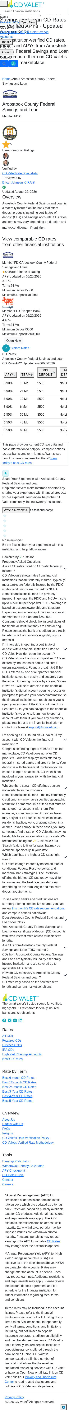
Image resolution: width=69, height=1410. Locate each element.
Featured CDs (17, 22)
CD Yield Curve (13, 1175)
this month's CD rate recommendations (38, 908)
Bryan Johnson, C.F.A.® (18, 182)
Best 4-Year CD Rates (17, 1096)
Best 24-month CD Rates (19, 1087)
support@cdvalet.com (43, 727)
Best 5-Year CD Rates (17, 1100)
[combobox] (34, 11)
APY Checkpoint (13, 1170)
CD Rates (53, 1241)
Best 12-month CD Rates (19, 1082)
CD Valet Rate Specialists (20, 173)
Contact (5, 57)
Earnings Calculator (15, 1161)
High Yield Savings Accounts (22, 1054)
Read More (37, 227)
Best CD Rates (12, 1059)
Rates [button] (4, 17)
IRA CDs (6, 32)
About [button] (6, 52)
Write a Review (16, 510)
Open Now (28, 22)
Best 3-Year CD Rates (17, 1091)
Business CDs (12, 1045)
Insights (5, 47)
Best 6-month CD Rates (18, 1077)
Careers (7, 1184)
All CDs (17, 32)
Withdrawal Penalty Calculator (23, 1166)
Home (6, 79)
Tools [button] (5, 42)
